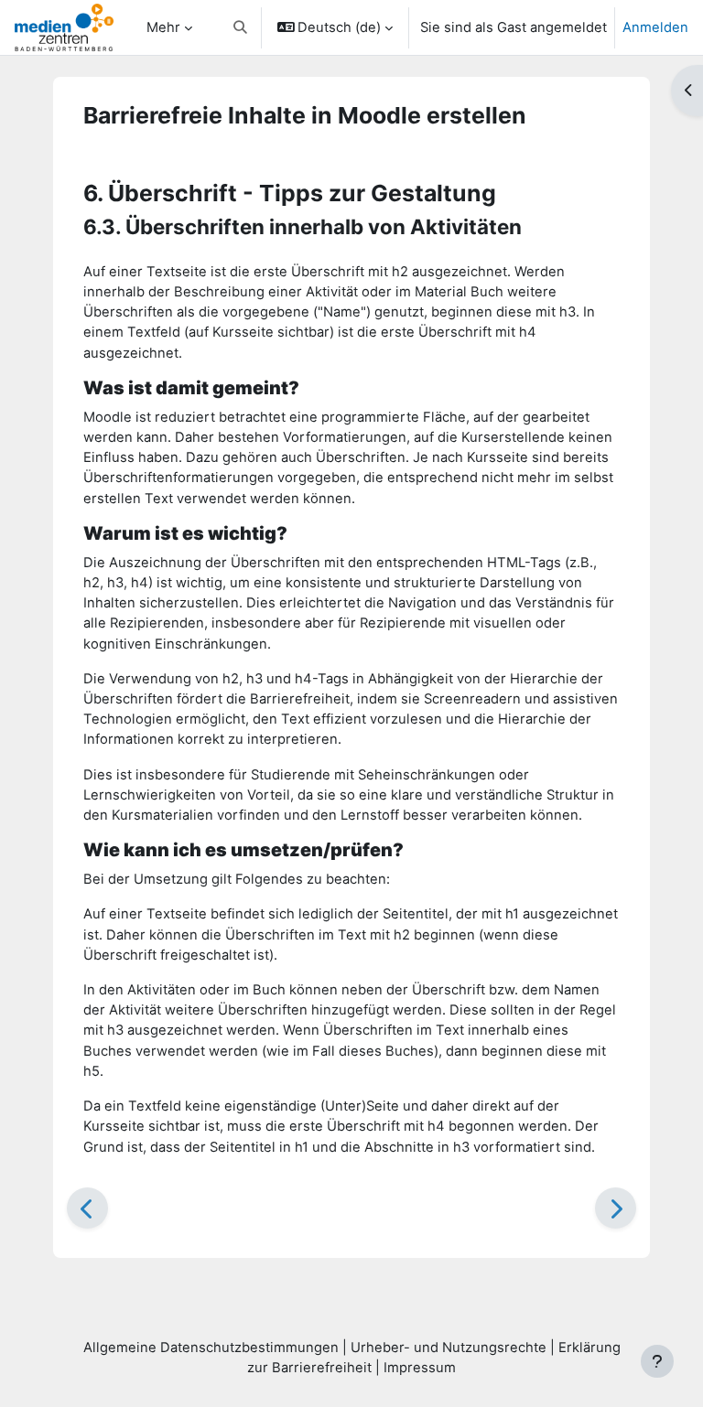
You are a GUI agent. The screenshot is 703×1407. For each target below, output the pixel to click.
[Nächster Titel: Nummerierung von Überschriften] (615, 1208)
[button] (240, 27)
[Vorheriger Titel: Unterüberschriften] (87, 1208)
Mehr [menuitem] (163, 27)
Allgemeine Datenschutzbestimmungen (211, 1347)
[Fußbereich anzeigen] (657, 1361)
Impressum (420, 1367)
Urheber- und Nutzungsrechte (448, 1347)
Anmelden (655, 27)
